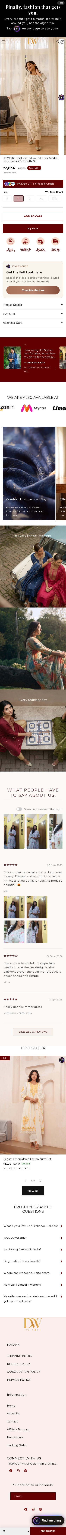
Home (11, 1405)
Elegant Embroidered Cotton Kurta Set (27, 1158)
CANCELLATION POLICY (23, 1371)
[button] (58, 42)
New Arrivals (15, 1437)
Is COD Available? (15, 1237)
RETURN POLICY (18, 1364)
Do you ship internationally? (22, 1261)
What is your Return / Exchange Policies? (31, 1226)
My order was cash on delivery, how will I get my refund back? (30, 1299)
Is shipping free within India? (22, 1249)
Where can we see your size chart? (27, 1273)
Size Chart (56, 192)
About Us (13, 1413)
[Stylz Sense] (62, 1060)
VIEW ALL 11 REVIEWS (33, 1032)
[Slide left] (25, 1181)
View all (33, 1190)
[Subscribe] (52, 1496)
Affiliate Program (18, 1429)
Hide (61, 3)
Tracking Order (16, 1445)
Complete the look (33, 290)
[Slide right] (41, 1181)
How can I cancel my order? (22, 1284)
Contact (12, 1421)
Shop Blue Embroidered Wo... (37, 369)
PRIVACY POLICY (18, 1379)
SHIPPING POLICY (20, 1356)
